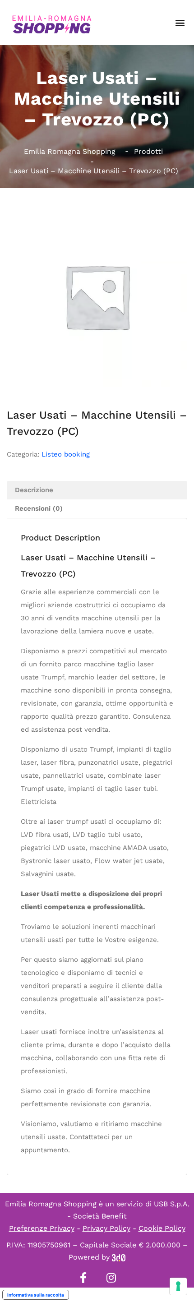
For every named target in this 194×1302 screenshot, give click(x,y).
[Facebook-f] (83, 1277)
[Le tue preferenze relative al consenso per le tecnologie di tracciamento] (178, 1286)
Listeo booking (66, 454)
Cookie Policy (162, 1228)
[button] (179, 22)
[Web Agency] (118, 1257)
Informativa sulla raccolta (35, 1294)
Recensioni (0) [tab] (39, 508)
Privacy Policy (106, 1228)
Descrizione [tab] (34, 490)
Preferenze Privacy (41, 1228)
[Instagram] (111, 1277)
